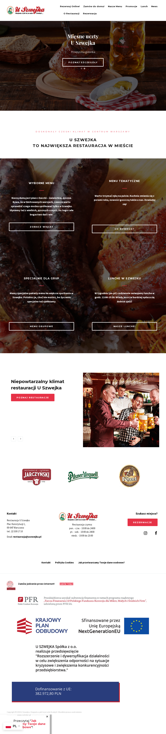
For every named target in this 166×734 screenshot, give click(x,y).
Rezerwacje (142, 522)
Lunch (144, 6)
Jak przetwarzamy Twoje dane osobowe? (101, 562)
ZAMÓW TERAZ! (66, 584)
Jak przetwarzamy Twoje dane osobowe (25, 724)
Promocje (131, 6)
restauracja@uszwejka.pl (27, 536)
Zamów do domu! (93, 6)
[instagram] (145, 533)
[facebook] (155, 533)
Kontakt (46, 562)
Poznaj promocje (30, 404)
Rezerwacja (90, 13)
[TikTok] (151, 533)
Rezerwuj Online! (70, 6)
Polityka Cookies (64, 562)
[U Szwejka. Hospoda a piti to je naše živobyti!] (29, 10)
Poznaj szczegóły (82, 62)
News (154, 6)
